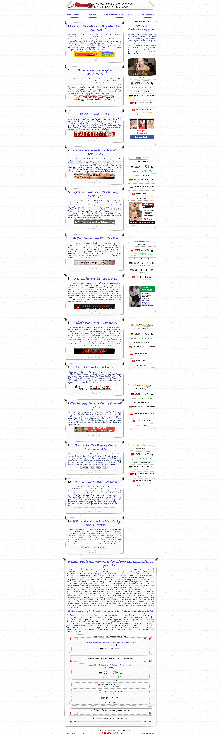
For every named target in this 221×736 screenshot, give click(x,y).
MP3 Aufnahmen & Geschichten (118, 14)
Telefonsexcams (146, 14)
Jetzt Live (92, 14)
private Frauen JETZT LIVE (142, 21)
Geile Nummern (73, 14)
